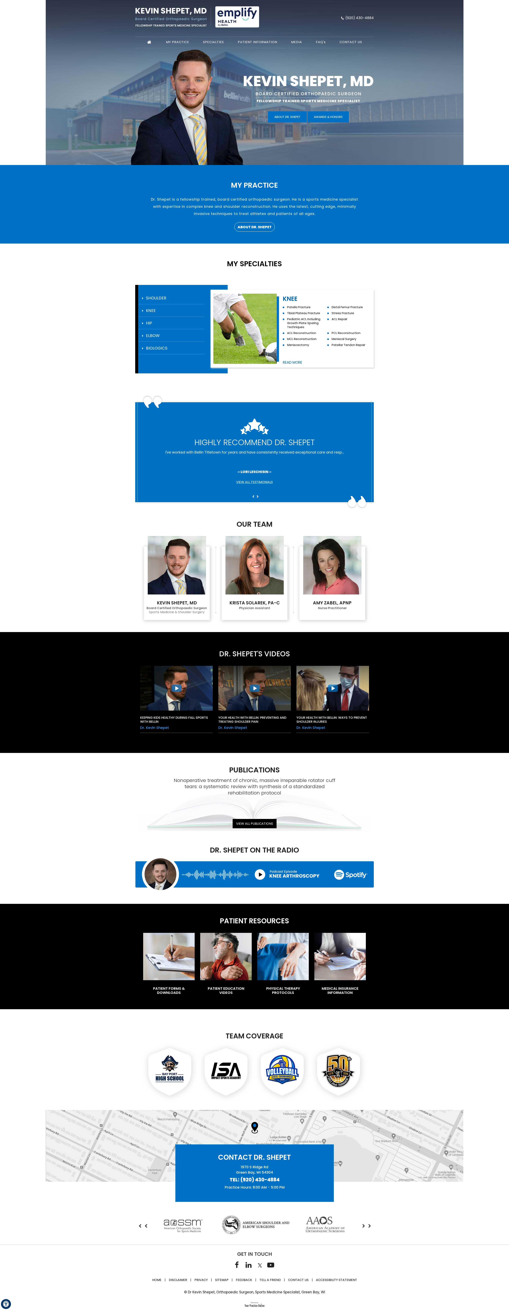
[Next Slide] (258, 497)
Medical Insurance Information (340, 990)
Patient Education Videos (226, 990)
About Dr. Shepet (287, 117)
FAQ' (321, 42)
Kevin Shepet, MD (308, 81)
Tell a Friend (270, 1280)
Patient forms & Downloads (169, 990)
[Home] (149, 42)
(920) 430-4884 (359, 18)
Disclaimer (178, 1280)
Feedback (244, 1280)
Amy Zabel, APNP (332, 603)
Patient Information (257, 42)
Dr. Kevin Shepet (154, 727)
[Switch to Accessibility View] (6, 1304)
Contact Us (351, 42)
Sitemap (221, 1280)
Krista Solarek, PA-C (254, 603)
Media (296, 42)
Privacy (201, 1280)
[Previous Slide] (253, 497)
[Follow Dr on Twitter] (259, 1264)
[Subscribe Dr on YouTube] (270, 1264)
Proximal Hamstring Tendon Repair (346, 309)
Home (156, 1280)
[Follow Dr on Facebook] (237, 1264)
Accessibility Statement (336, 1280)
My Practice (177, 42)
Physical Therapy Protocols (283, 990)
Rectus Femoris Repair (303, 307)
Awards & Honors (328, 117)
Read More (292, 362)
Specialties (213, 42)
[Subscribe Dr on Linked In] (248, 1264)
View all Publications (254, 823)
